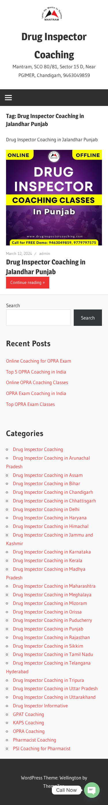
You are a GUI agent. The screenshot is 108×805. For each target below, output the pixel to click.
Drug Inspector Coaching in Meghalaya (52, 594)
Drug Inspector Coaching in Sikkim (48, 646)
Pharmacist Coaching (34, 740)
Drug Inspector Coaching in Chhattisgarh (54, 501)
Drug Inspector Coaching (38, 449)
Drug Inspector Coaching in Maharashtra (54, 586)
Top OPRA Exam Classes (30, 404)
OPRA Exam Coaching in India (36, 393)
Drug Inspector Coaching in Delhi (46, 509)
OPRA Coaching (29, 731)
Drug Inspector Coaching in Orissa (47, 612)
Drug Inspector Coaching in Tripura (48, 680)
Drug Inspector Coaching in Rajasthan (51, 637)
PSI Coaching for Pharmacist (42, 748)
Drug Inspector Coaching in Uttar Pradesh (55, 688)
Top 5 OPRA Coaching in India (36, 372)
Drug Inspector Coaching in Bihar (46, 483)
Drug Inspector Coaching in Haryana (50, 517)
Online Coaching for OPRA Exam (38, 361)
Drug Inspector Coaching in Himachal (50, 526)
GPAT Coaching (28, 714)
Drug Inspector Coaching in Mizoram (50, 603)
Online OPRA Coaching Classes (37, 382)
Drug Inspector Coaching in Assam (48, 475)
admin (44, 253)
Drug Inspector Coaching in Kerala (47, 560)
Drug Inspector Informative (40, 706)
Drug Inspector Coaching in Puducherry (52, 620)
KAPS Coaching (28, 722)
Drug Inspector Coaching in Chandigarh (53, 492)
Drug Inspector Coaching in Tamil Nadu (53, 654)
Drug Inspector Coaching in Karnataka (52, 552)
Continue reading (25, 282)
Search (13, 305)
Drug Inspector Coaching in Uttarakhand (54, 697)
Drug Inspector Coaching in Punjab (48, 629)
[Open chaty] (92, 790)
